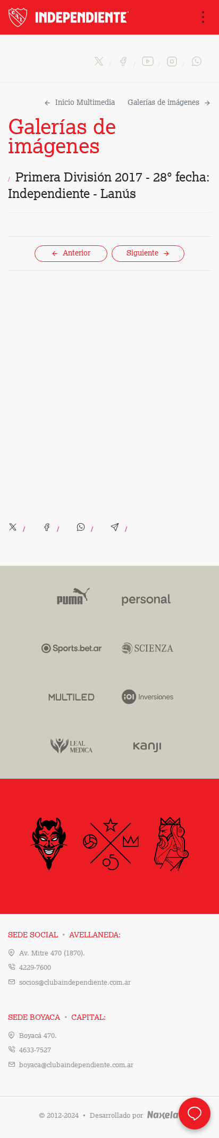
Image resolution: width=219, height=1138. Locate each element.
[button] (17, 529)
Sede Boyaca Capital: (57, 1017)
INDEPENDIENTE (70, 17)
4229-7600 (35, 967)
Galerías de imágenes (163, 102)
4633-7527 (35, 1050)
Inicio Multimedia (85, 102)
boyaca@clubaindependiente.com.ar (76, 1065)
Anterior (76, 253)
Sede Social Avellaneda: (64, 935)
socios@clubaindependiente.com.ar (75, 982)
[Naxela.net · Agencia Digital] (163, 1115)
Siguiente (142, 253)
